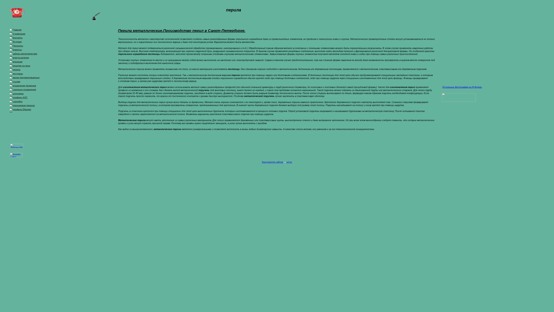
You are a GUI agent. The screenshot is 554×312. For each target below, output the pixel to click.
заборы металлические (25, 54)
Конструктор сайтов (272, 162)
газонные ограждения (24, 89)
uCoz (289, 162)
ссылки (16, 81)
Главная (17, 30)
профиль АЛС (20, 97)
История (17, 42)
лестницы (18, 74)
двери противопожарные (26, 77)
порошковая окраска (24, 105)
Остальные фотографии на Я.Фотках (462, 87)
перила (16, 69)
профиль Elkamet (22, 109)
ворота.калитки (21, 57)
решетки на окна (21, 66)
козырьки (17, 62)
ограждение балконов (24, 85)
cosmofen (18, 101)
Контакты (18, 38)
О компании (19, 34)
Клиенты (17, 50)
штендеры (18, 93)
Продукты (18, 46)
